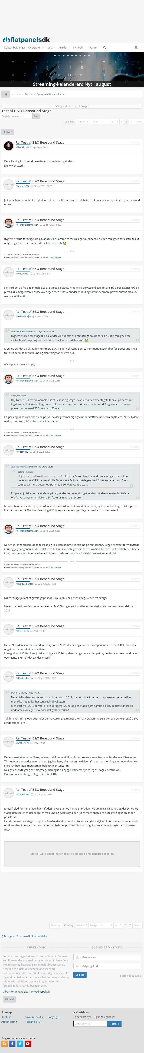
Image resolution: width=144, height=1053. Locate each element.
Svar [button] (9, 132)
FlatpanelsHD (32, 1021)
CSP (20, 630)
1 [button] (102, 121)
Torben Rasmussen (28, 224)
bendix (21, 147)
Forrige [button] (95, 121)
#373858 (135, 789)
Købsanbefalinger (14, 47)
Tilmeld (9, 999)
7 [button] (131, 121)
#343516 (135, 525)
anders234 (23, 186)
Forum (93, 47)
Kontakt (6, 1017)
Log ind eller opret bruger (73, 106)
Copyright (53, 1017)
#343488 (135, 311)
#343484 (135, 268)
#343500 (135, 375)
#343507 (135, 446)
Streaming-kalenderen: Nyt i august (72, 69)
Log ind (80, 974)
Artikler (62, 47)
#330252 (135, 142)
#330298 (135, 219)
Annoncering (9, 1021)
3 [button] (112, 121)
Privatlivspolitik (40, 991)
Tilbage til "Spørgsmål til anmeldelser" (26, 936)
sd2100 (22, 316)
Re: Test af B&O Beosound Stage (40, 142)
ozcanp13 (23, 273)
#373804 (135, 626)
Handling (55, 925)
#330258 (135, 181)
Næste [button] (139, 121)
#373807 (135, 673)
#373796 (135, 578)
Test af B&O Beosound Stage (26, 110)
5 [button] (122, 121)
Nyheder (78, 47)
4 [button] (117, 121)
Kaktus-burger (25, 583)
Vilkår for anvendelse (15, 991)
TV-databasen (55, 257)
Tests (50, 47)
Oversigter (34, 47)
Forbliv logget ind (130, 975)
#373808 (135, 738)
